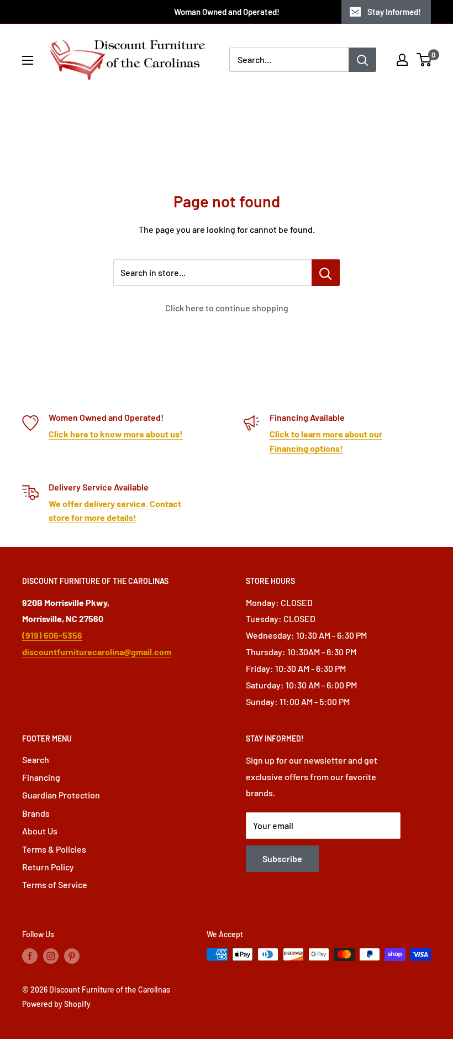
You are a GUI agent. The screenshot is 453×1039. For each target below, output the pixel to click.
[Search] (362, 60)
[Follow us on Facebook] (30, 955)
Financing (41, 777)
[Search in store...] (326, 272)
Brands (36, 813)
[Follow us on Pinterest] (72, 955)
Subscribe (282, 858)
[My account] (402, 60)
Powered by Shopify (56, 1004)
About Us (39, 831)
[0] (424, 59)
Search (35, 759)
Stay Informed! (394, 12)
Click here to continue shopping (226, 307)
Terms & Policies (54, 849)
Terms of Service (54, 884)
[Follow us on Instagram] (51, 955)
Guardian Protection (61, 795)
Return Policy (48, 867)
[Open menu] (27, 60)
